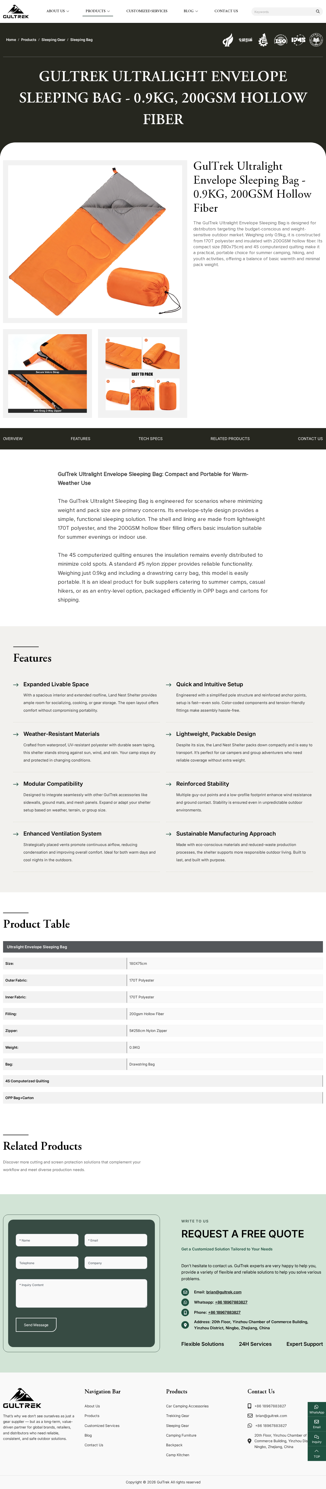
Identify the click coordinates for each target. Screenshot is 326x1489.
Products (95, 11)
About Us (56, 11)
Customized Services (146, 11)
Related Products (230, 438)
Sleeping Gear (177, 1425)
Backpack (174, 1445)
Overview (13, 438)
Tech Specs (151, 438)
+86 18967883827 (231, 1302)
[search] (318, 11)
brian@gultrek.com (223, 1292)
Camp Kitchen (177, 1455)
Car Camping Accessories (187, 1406)
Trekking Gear (177, 1415)
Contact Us (226, 11)
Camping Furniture (181, 1435)
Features (80, 438)
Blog (189, 11)
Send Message (36, 1325)
